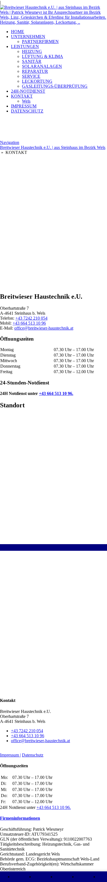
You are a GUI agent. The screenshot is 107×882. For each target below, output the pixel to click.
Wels (26, 101)
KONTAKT (22, 96)
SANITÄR (31, 61)
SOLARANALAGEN (42, 66)
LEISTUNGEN (25, 46)
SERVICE (31, 76)
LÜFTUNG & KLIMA (42, 56)
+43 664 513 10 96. (56, 393)
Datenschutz (32, 755)
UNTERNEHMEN (28, 36)
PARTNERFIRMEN (40, 41)
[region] (53, 196)
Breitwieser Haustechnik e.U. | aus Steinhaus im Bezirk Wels (52, 147)
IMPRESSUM (23, 106)
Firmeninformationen (20, 818)
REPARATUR (35, 71)
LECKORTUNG (37, 81)
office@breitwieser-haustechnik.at (43, 328)
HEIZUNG (32, 51)
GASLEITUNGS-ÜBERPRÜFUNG (55, 86)
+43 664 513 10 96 (29, 323)
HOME (17, 31)
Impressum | (10, 755)
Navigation (9, 142)
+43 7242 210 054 (31, 318)
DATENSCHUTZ (27, 111)
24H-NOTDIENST (28, 91)
